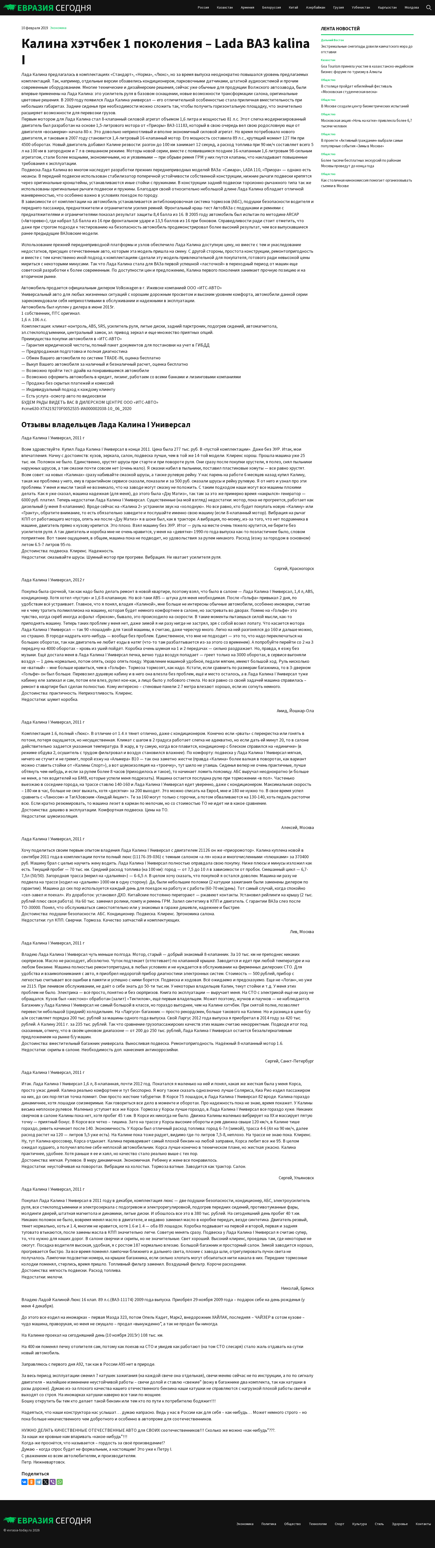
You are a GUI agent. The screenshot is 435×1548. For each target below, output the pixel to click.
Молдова (412, 7)
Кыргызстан (387, 7)
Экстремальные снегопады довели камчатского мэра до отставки (367, 49)
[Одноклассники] (31, 1482)
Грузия (338, 7)
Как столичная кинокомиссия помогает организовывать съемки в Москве (366, 183)
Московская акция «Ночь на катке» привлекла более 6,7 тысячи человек (366, 123)
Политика (269, 1524)
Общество (328, 80)
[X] (46, 1482)
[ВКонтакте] (24, 1482)
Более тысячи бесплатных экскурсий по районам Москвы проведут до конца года (361, 163)
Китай (293, 7)
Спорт (339, 1524)
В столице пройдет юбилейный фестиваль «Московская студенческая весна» (356, 89)
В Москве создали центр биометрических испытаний (365, 106)
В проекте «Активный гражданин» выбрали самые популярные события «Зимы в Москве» (362, 143)
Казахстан (225, 7)
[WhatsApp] (60, 1482)
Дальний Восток (332, 40)
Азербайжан (315, 7)
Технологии (318, 1524)
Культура (359, 1524)
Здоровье (400, 1524)
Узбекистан (361, 7)
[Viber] (53, 1482)
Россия (203, 7)
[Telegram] (38, 1482)
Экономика (58, 28)
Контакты (423, 1524)
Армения (247, 7)
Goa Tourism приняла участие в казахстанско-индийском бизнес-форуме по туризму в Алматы (367, 69)
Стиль (379, 1524)
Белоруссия (271, 7)
